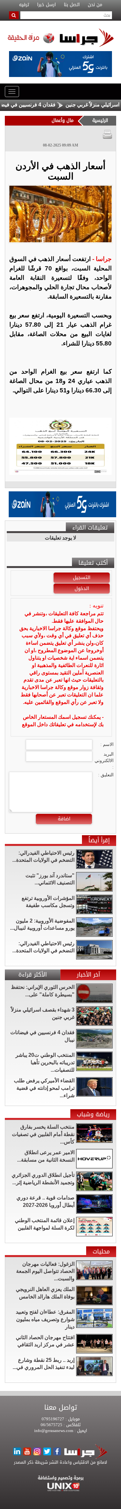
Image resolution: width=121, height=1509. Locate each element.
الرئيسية (100, 120)
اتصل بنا (72, 5)
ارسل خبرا (46, 5)
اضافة (64, 818)
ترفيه (24, 5)
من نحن (95, 5)
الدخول (82, 588)
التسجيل (81, 577)
